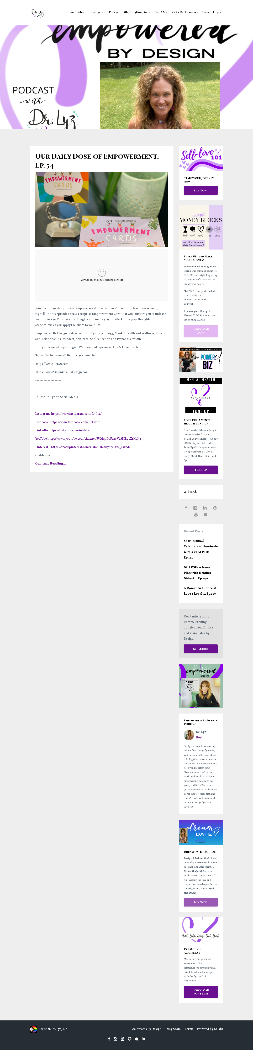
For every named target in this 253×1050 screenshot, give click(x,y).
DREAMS (160, 12)
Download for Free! (200, 991)
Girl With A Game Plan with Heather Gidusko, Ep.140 (197, 573)
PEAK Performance (185, 12)
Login (217, 12)
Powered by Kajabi (210, 1029)
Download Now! (200, 330)
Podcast (114, 12)
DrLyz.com (173, 1029)
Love (205, 12)
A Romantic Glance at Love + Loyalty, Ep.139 (200, 591)
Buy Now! (201, 190)
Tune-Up (201, 469)
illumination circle (137, 12)
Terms (189, 1029)
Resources (98, 12)
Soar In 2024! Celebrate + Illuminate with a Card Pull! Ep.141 (201, 549)
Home (69, 12)
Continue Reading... (50, 464)
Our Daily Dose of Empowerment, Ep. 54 (97, 160)
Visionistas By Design (146, 1029)
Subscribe (200, 648)
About (82, 12)
